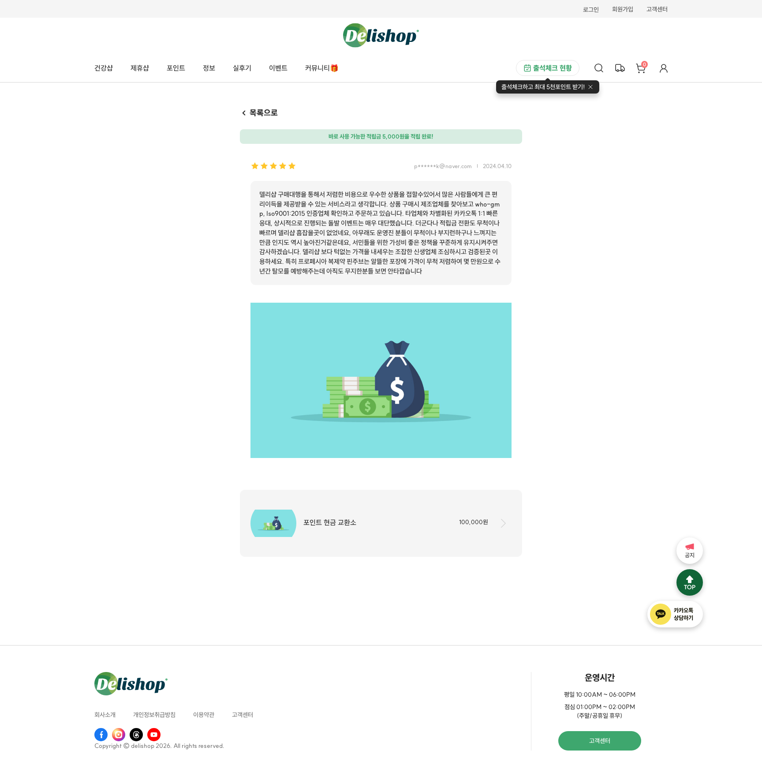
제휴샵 (140, 68)
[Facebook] (101, 734)
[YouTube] (154, 734)
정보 (209, 68)
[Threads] (136, 734)
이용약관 (203, 715)
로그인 (591, 10)
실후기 (242, 68)
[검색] (599, 68)
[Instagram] (118, 734)
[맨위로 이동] (689, 582)
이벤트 (278, 68)
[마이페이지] (664, 68)
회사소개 (105, 715)
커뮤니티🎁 (322, 68)
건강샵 (103, 68)
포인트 (176, 68)
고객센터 (657, 10)
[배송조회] (620, 68)
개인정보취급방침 (154, 715)
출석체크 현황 (552, 68)
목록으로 (264, 113)
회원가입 (622, 10)
